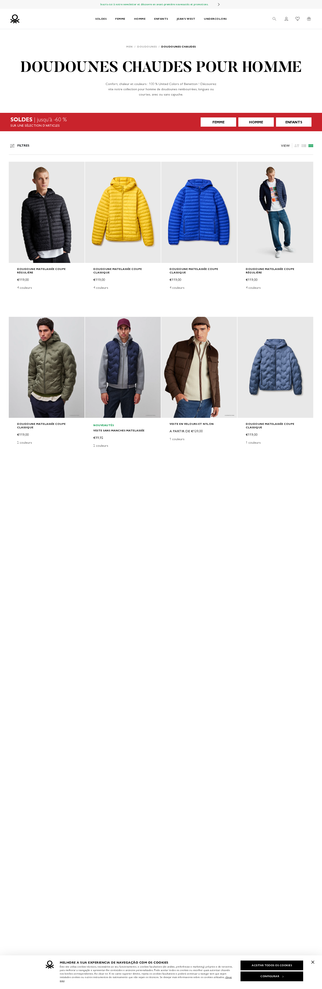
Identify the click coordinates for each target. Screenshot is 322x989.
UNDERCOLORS (215, 18)
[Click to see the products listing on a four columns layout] (303, 145)
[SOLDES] (161, 122)
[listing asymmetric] (296, 145)
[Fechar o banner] (312, 962)
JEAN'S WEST (186, 18)
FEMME (120, 18)
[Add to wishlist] (15, 167)
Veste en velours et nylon (192, 423)
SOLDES (100, 18)
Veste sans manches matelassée (119, 430)
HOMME (140, 18)
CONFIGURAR (269, 976)
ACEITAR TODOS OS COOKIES (272, 965)
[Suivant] (218, 4)
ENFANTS (161, 18)
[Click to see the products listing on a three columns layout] (310, 145)
